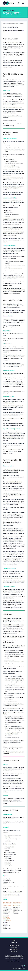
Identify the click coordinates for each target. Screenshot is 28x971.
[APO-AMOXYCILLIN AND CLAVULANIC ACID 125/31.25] (18, 908)
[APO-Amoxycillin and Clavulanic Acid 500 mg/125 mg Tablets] (8, 908)
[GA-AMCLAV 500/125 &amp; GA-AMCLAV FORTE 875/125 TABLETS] (8, 922)
